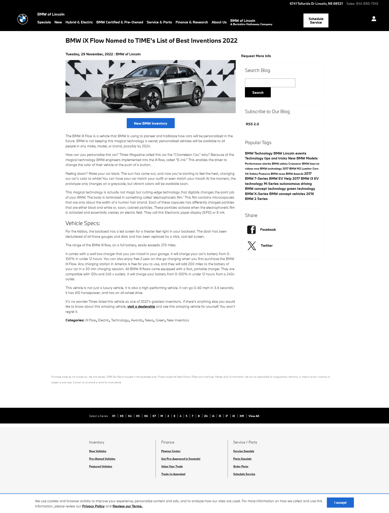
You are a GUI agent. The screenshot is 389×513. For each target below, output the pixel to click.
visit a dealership (141, 306)
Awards (137, 320)
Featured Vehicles (100, 466)
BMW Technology (259, 153)
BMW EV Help (280, 178)
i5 (220, 416)
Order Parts (240, 466)
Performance (253, 163)
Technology (120, 320)
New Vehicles (97, 451)
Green (160, 320)
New (58, 22)
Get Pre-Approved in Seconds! (180, 458)
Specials (44, 22)
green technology (301, 188)
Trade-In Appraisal (173, 474)
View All (254, 416)
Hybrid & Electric (79, 22)
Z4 (206, 416)
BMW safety (280, 163)
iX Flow (90, 320)
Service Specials (243, 451)
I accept (340, 502)
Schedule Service (316, 20)
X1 (114, 416)
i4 (213, 416)
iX (234, 416)
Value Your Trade (172, 466)
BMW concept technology (266, 188)
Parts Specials (242, 458)
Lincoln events (294, 153)
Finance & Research (192, 22)
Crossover (295, 163)
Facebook (268, 229)
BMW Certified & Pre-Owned (119, 22)
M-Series (272, 183)
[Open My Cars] (372, 19)
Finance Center (171, 451)
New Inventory (178, 320)
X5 (138, 416)
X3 (122, 416)
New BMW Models (303, 158)
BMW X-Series (257, 193)
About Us (219, 22)
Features (265, 173)
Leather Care (310, 168)
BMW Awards (295, 173)
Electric (103, 320)
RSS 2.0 (252, 124)
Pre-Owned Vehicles (102, 458)
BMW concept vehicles (287, 193)
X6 (247, 173)
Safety (254, 173)
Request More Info (256, 56)
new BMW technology (268, 168)
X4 (130, 416)
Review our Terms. (128, 506)
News (149, 320)
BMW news (278, 173)
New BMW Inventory (150, 123)
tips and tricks (276, 158)
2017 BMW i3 (303, 178)
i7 (227, 416)
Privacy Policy (93, 506)
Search (258, 92)
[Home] (22, 19)
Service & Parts (159, 22)
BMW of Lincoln (251, 22)
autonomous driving (296, 183)
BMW (278, 153)
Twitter (267, 245)
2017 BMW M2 (292, 168)
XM (242, 416)
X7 (154, 416)
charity (267, 163)
